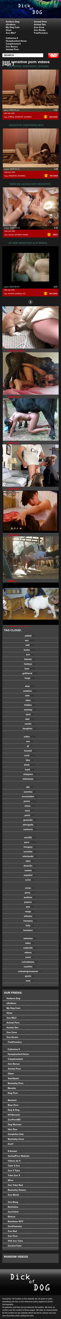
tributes (30, 916)
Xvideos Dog (12, 21)
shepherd (19, 117)
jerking (11, 117)
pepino (29, 902)
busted (29, 750)
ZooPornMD (12, 1119)
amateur (29, 691)
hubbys (30, 664)
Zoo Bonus (12, 46)
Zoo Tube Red (13, 1185)
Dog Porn (11, 1093)
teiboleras (30, 779)
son (29, 654)
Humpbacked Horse (16, 41)
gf (30, 746)
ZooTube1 (11, 1211)
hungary (30, 847)
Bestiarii (10, 1100)
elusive (11, 293)
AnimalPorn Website (16, 1156)
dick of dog (38, 12)
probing (18, 293)
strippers (29, 774)
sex (30, 640)
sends (30, 723)
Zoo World (11, 1195)
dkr (29, 787)
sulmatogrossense (29, 971)
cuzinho (30, 966)
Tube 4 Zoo (12, 1165)
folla (30, 925)
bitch (30, 765)
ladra (29, 943)
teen (30, 668)
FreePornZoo (41, 33)
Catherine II (12, 38)
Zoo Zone (39, 27)
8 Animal (10, 1151)
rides (29, 700)
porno (30, 801)
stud (30, 714)
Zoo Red (10, 1231)
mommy (30, 709)
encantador (30, 796)
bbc (29, 760)
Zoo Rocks (40, 30)
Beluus (9, 1216)
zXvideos (10, 24)
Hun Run (10, 1129)
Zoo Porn (11, 1236)
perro (30, 815)
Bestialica (11, 1207)
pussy (11, 235)
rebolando (30, 856)
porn (29, 842)
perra (30, 892)
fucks (30, 650)
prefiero (30, 897)
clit (24, 293)
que (29, 906)
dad (29, 719)
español (30, 875)
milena (30, 952)
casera (30, 870)
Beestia (10, 1088)
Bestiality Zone (14, 1139)
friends (29, 659)
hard (30, 769)
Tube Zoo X (12, 1175)
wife (29, 695)
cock (29, 755)
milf (29, 645)
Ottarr (9, 1073)
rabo (30, 861)
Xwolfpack (11, 1078)
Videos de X (12, 1161)
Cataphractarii (13, 43)
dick (29, 686)
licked (25, 235)
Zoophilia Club (14, 1134)
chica (30, 806)
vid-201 (29, 837)
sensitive (27, 117)
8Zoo (8, 1180)
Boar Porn (11, 1105)
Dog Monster (13, 1124)
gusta (30, 976)
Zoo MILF (11, 33)
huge (30, 678)
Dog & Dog (11, 1110)
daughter (30, 728)
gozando (29, 820)
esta (30, 980)
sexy (30, 810)
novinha (30, 851)
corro (29, 879)
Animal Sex (40, 24)
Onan (9, 30)
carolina (30, 791)
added (30, 635)
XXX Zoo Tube (13, 1241)
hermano (29, 930)
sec (29, 741)
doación (30, 865)
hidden (29, 705)
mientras (29, 938)
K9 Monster (12, 1114)
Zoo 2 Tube (12, 1170)
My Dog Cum (12, 27)
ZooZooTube (13, 1245)
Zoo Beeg (11, 1202)
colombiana (30, 962)
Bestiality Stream (15, 1190)
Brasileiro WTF (13, 1221)
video (30, 736)
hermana (29, 921)
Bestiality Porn (13, 1083)
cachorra (29, 829)
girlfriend (30, 673)
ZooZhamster (13, 1226)
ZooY (8, 1144)
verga (29, 911)
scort (29, 957)
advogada (30, 824)
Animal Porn (40, 21)
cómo (29, 888)
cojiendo (29, 947)
